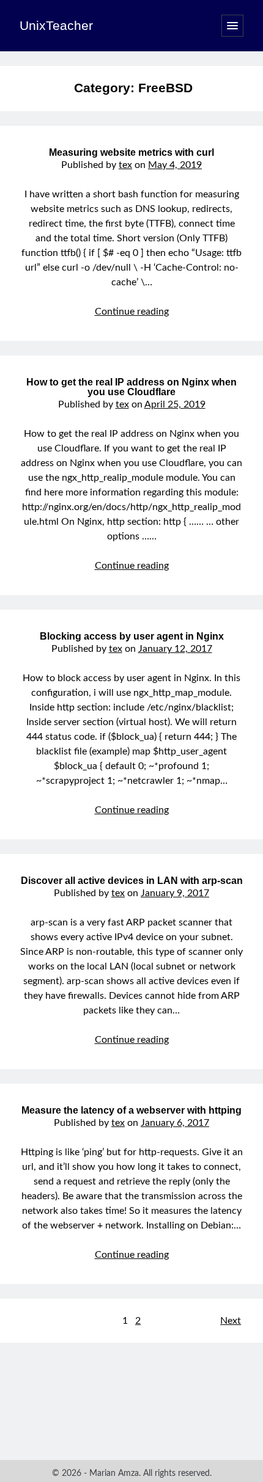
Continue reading (132, 311)
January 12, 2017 (175, 649)
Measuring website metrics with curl (131, 152)
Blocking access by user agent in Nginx (132, 636)
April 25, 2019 (175, 404)
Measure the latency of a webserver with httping (131, 1110)
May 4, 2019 (175, 165)
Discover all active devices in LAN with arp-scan (132, 880)
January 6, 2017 (175, 1123)
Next (230, 1321)
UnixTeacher (56, 25)
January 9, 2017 (175, 893)
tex (125, 165)
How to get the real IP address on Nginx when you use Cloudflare (131, 387)
